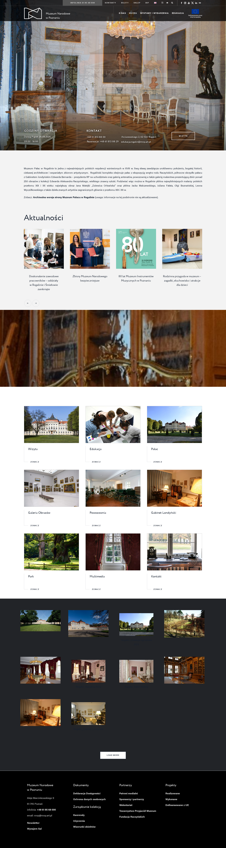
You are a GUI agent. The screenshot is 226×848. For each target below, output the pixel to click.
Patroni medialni (128, 793)
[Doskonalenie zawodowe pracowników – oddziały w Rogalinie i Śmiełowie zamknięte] (34, 249)
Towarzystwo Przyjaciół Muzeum (137, 810)
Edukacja (95, 448)
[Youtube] (188, 3)
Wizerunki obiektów (84, 826)
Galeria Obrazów (39, 512)
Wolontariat (125, 804)
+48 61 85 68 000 (46, 809)
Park (31, 576)
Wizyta (33, 448)
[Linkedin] (196, 3)
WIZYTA (183, 136)
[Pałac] (174, 424)
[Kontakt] (174, 551)
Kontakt (156, 576)
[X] (192, 3)
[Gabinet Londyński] (174, 487)
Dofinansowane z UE (177, 804)
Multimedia (97, 576)
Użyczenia (79, 820)
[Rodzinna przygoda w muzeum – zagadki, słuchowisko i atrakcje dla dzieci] (172, 249)
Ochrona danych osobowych (89, 799)
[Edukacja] (113, 424)
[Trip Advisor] (200, 3)
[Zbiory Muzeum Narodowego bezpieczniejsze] (80, 249)
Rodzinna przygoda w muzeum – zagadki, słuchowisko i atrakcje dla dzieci (172, 280)
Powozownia (98, 512)
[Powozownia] (113, 487)
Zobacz (34, 461)
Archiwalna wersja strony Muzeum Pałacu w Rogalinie (63, 197)
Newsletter (33, 822)
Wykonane (171, 799)
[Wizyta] (51, 424)
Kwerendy (79, 814)
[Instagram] (185, 3)
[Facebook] (181, 3)
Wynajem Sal (34, 828)
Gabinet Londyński (163, 512)
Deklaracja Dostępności (86, 793)
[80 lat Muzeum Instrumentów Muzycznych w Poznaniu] (126, 249)
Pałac (154, 448)
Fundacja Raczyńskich (132, 816)
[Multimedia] (113, 551)
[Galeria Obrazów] (51, 487)
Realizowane (172, 793)
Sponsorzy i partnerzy (131, 799)
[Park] (51, 551)
